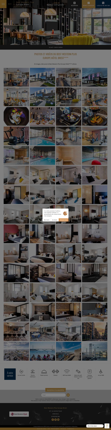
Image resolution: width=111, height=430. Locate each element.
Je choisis (54, 220)
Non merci (46, 220)
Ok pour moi (63, 220)
